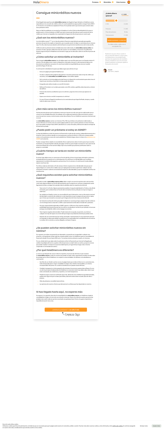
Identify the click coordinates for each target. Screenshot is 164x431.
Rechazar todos (144, 426)
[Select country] (129, 2)
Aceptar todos (156, 426)
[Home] (41, 2)
